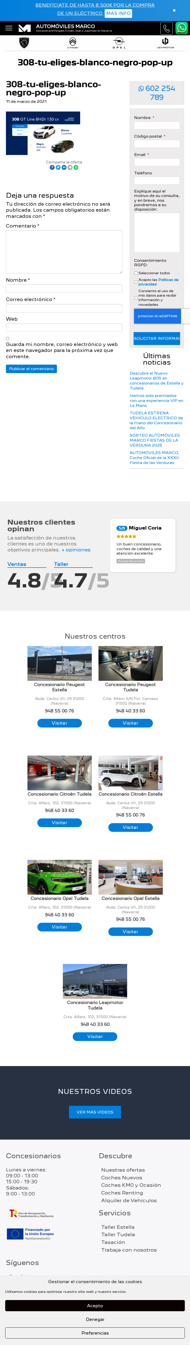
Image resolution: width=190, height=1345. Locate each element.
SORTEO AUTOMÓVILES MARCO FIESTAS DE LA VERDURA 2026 (155, 440)
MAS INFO (118, 13)
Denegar (95, 1319)
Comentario (22, 226)
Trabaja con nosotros (129, 1250)
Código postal (149, 136)
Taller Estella (118, 1227)
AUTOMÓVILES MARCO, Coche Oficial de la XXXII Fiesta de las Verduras (154, 457)
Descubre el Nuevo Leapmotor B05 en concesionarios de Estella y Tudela (157, 380)
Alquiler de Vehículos (129, 1200)
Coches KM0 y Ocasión (131, 1185)
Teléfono (143, 173)
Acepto (95, 1305)
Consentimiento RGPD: (150, 262)
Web (12, 319)
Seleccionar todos (154, 273)
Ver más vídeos (95, 1112)
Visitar (59, 723)
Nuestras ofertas (123, 1170)
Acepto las (159, 282)
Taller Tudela (118, 1234)
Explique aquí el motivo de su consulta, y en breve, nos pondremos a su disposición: (157, 200)
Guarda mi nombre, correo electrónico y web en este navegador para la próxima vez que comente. (62, 350)
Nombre (18, 280)
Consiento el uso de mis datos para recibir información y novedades (157, 298)
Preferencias (95, 1333)
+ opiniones (76, 550)
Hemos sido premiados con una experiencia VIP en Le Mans (156, 400)
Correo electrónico (30, 299)
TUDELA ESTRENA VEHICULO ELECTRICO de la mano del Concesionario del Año (156, 420)
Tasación (113, 1242)
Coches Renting (122, 1193)
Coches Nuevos (121, 1178)
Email (141, 155)
